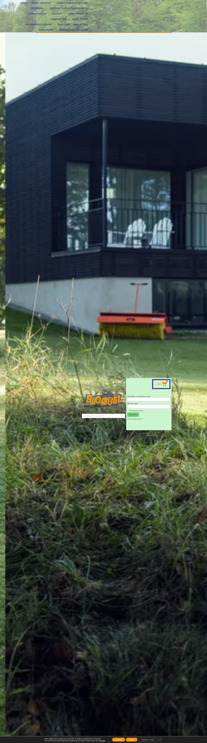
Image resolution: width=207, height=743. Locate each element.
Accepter (118, 740)
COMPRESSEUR (37, 8)
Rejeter (131, 740)
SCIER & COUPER (46, 29)
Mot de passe (132, 403)
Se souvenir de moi (136, 410)
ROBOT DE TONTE (80, 24)
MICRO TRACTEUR (80, 19)
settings (102, 740)
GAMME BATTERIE (58, 19)
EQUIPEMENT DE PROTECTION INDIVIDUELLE (69, 8)
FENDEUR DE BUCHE (37, 13)
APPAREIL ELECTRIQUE (41, 3)
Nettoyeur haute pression (38, 24)
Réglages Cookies (147, 740)
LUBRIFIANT (57, 13)
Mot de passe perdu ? (134, 419)
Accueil (24, 3)
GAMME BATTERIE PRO (78, 13)
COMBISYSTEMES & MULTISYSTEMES (72, 3)
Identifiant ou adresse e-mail (138, 396)
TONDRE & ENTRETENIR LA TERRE (73, 29)
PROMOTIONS (63, 24)
